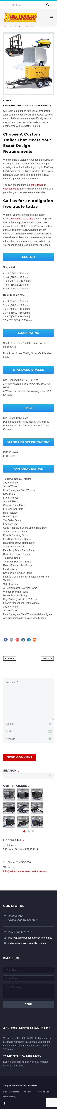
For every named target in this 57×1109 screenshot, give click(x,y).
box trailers (16, 218)
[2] (29, 831)
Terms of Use (42, 1092)
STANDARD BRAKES (28, 369)
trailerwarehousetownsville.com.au (27, 943)
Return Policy (9, 1097)
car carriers (29, 218)
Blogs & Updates (11, 1092)
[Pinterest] (17, 640)
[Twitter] (11, 640)
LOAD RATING (28, 333)
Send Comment (19, 757)
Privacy (27, 1092)
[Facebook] (6, 640)
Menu (51, 17)
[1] (24, 831)
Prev (11, 658)
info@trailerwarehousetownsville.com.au (25, 871)
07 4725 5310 (23, 862)
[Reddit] (34, 640)
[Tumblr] (23, 640)
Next (46, 658)
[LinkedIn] (29, 640)
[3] (33, 831)
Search (50, 776)
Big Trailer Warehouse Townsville (21, 1085)
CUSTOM (28, 257)
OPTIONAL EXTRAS (28, 468)
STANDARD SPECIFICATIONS (28, 442)
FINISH (29, 408)
